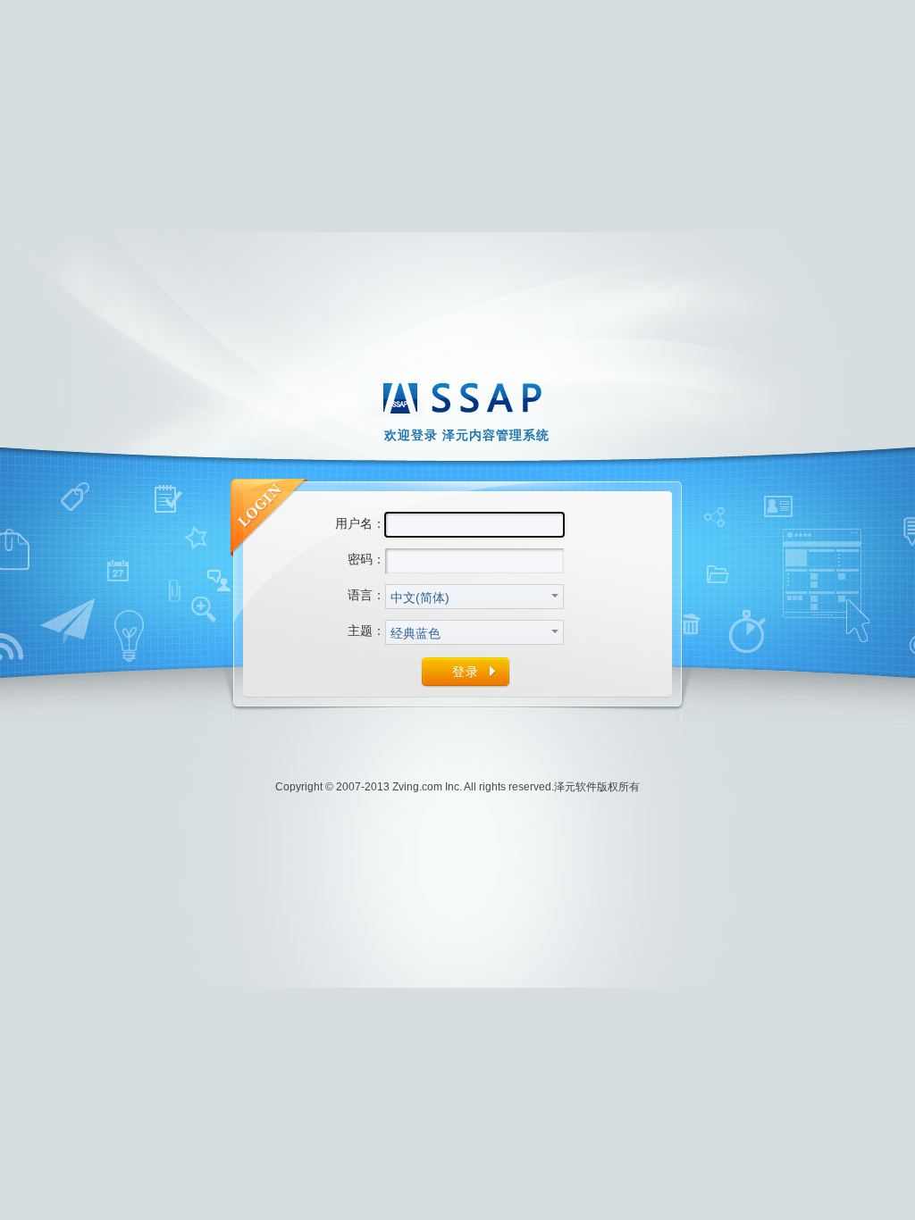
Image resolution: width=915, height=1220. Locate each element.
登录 (465, 671)
